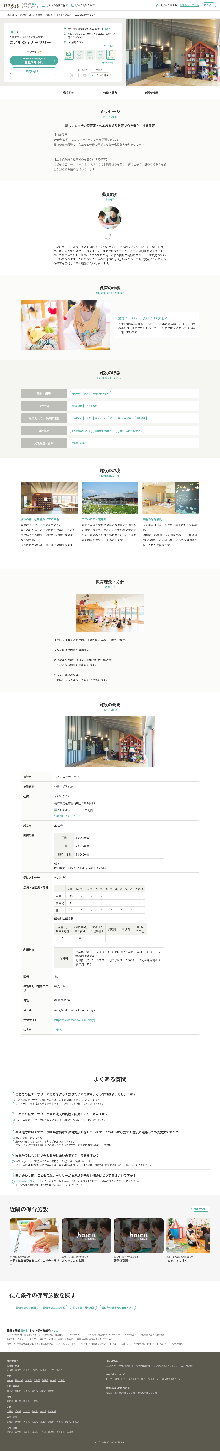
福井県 (35, 1390)
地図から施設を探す (54, 5)
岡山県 (26, 1421)
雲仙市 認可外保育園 (83, 1307)
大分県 (43, 1431)
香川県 (59, 1421)
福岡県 (10, 1431)
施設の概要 (151, 92)
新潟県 (10, 1390)
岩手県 (26, 1369)
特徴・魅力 (110, 92)
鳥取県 (10, 1421)
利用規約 (119, 1379)
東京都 (10, 1380)
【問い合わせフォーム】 (28, 1181)
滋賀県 (35, 1411)
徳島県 (51, 1421)
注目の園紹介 (187, 1365)
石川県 (26, 1390)
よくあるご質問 (135, 1379)
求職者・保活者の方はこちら (119, 1392)
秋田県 (43, 1369)
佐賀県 (18, 1431)
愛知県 (10, 1400)
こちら (84, 1119)
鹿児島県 (60, 1431)
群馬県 (61, 1380)
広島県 (35, 1421)
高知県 (76, 1421)
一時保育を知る (126, 1365)
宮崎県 (51, 1431)
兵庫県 (18, 1411)
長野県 (51, 1390)
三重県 (35, 1400)
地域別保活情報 (143, 1365)
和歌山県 (52, 1411)
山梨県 (43, 1390)
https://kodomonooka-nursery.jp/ (76, 1020)
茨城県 (45, 1380)
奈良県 (43, 1411)
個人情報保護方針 (170, 1379)
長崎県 (26, 1431)
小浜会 (58, 1029)
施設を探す (13, 1360)
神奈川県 (19, 1380)
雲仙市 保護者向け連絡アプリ (118, 1307)
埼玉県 (28, 1380)
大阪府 (10, 1411)
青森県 (18, 1369)
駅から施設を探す (83, 5)
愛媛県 (68, 1421)
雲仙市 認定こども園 (54, 1307)
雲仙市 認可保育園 (26, 1307)
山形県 (51, 1369)
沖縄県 (70, 1431)
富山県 (18, 1390)
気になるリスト (166, 5)
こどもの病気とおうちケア (165, 1365)
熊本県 (35, 1431)
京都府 (26, 1411)
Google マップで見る (67, 816)
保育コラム (112, 1360)
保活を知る (111, 1365)
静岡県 (26, 1400)
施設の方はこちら (189, 5)
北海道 (10, 1369)
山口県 (43, 1421)
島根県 (18, 1421)
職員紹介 (68, 92)
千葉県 (37, 1380)
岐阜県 (18, 1400)
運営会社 (152, 1379)
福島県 (59, 1369)
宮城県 (35, 1369)
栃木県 (53, 1380)
